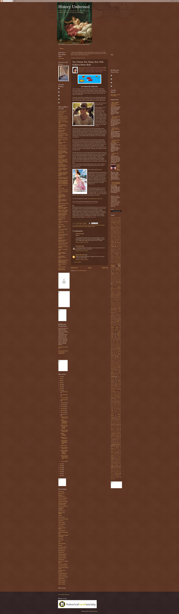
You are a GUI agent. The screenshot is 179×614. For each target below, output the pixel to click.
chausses (112, 432)
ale (116, 425)
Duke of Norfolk (118, 258)
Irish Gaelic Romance (115, 306)
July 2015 (63, 404)
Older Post (105, 267)
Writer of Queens (61, 584)
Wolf (94, 226)
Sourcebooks (113, 391)
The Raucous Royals (62, 564)
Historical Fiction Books (63, 519)
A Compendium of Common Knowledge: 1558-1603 (62, 125)
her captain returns (117, 443)
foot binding (113, 442)
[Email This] (92, 223)
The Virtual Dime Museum (61, 571)
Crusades (112, 251)
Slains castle (117, 388)
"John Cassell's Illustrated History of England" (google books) (62, 196)
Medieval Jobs (61, 232)
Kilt (116, 308)
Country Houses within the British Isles (62, 235)
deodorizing (119, 438)
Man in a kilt (113, 320)
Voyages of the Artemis (63, 576)
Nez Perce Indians (115, 341)
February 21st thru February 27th (64, 417)
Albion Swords (61, 188)
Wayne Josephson (115, 420)
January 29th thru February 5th (64, 448)
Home (61, 48)
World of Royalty (61, 582)
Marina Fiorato (117, 322)
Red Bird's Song (116, 359)
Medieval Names (61, 128)
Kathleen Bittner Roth (95, 225)
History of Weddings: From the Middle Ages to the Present (115, 183)
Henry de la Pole (116, 283)
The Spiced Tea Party (62, 565)
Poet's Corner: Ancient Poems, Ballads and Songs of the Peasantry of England (63, 161)
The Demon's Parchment (116, 403)
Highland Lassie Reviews (61, 513)
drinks (118, 439)
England (117, 268)
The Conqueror (118, 401)
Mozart (59, 541)
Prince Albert (113, 351)
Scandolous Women (114, 375)
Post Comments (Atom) (81, 270)
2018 (61, 384)
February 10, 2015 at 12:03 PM (82, 242)
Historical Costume (62, 244)
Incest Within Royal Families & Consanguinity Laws (115, 141)
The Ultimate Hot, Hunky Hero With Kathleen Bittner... (64, 442)
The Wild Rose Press (62, 573)
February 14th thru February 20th (64, 431)
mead (118, 457)
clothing (112, 435)
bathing (112, 428)
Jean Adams (60, 526)
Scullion (112, 384)
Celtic (118, 241)
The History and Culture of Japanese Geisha (115, 129)
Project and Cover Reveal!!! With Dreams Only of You (64, 457)
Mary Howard (113, 325)
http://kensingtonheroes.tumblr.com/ (95, 198)
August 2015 (63, 402)
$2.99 (96, 195)
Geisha (118, 272)
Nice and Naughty (62, 543)
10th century (113, 217)
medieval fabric (117, 463)
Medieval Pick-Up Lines (63, 189)
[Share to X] (94, 223)
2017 (61, 386)
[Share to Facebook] (96, 223)
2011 (61, 469)
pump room (117, 472)
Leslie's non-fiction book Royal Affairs (63, 536)
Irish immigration (113, 307)
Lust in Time (60, 539)
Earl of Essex (114, 260)
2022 (61, 376)
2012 (61, 467)
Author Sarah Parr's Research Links (62, 241)
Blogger (95, 611)
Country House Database (61, 238)
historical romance (116, 444)
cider (120, 432)
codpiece (117, 435)
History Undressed (74, 6)
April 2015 (63, 410)
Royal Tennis (118, 369)
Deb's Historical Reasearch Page (61, 269)
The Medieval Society (62, 148)
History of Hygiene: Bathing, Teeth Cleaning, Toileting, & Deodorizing (115, 104)
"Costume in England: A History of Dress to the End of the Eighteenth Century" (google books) (63, 182)
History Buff (60, 520)
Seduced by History (62, 557)
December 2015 (64, 391)
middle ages (113, 467)
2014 (61, 463)
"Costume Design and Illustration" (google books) (62, 169)
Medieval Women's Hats (63, 203)
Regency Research (62, 147)
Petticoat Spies (118, 349)
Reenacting (113, 360)
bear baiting (117, 428)
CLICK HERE (61, 58)
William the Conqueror (115, 424)
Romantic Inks (61, 552)
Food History (118, 269)
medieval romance (115, 466)
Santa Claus (117, 374)
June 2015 (63, 406)
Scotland (113, 376)
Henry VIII (118, 282)
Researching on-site (114, 365)
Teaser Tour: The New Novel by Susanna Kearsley (64, 427)
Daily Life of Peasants (62, 137)
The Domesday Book (62, 229)
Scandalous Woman (62, 554)
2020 (61, 380)
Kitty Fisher (114, 311)
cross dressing (113, 438)
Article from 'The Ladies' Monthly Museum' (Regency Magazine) (63, 261)
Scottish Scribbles (62, 555)
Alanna (100, 169)
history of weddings (115, 452)
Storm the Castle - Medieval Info (62, 131)
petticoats (117, 471)
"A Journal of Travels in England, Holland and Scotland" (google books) (63, 174)
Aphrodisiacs (117, 228)
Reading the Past (61, 548)
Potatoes (117, 350)
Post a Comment (77, 262)
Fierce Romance (61, 510)
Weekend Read (64, 445)
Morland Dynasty (118, 337)
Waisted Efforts (61, 578)
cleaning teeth (117, 434)
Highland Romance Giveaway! (63, 434)
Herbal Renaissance (62, 133)
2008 (61, 475)
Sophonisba (113, 390)
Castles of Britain (61, 266)
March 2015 (63, 412)
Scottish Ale (113, 380)
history (114, 446)
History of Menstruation (116, 296)
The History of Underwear (116, 404)
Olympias (112, 345)
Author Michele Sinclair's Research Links (62, 257)
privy (111, 472)
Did (115, 252)
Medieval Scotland (62, 120)
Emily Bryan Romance (62, 506)
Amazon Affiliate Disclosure (63, 594)
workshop (112, 478)
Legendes (112, 315)
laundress (113, 456)
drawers (113, 439)
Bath (115, 233)
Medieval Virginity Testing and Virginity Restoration (64, 452)
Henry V (113, 282)
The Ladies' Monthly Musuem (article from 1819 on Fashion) (62, 214)
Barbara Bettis (79, 246)
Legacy (118, 313)
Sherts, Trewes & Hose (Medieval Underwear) (63, 211)
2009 (61, 473)
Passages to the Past (62, 116)
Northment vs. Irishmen (115, 342)
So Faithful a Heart (115, 389)
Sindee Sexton (61, 559)
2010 (61, 471)
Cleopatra (113, 246)
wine (117, 477)
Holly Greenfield (61, 524)
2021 (61, 378)
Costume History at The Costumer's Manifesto (63, 178)
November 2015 (64, 394)
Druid (113, 257)
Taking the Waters (118, 394)
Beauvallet (114, 237)
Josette (88, 225)
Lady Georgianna (61, 530)
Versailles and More (62, 575)
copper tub (113, 437)
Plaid (113, 350)
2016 (61, 388)
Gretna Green (116, 277)
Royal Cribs (60, 114)
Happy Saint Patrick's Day (115, 278)
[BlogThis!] (93, 223)
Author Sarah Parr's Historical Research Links (62, 200)
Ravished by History (62, 547)
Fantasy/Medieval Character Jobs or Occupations (62, 156)
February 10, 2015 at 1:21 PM (82, 250)
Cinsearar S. (115, 243)
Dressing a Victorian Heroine (116, 256)
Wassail (119, 419)
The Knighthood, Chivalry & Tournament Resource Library (63, 165)
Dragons (117, 253)
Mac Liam (117, 318)
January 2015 (64, 461)
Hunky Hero (84, 225)
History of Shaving (114, 297)
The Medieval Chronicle (63, 118)
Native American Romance (115, 340)
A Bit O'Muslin (61, 491)
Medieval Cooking (115, 327)
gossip (112, 443)
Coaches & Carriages (62, 497)
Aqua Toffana (113, 231)
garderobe (117, 442)
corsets (117, 437)
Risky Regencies (61, 550)
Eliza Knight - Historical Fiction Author (115, 95)
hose (119, 453)
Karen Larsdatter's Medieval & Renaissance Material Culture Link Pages (62, 207)
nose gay (115, 468)
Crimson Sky (113, 248)
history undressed (114, 453)
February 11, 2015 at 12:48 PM (82, 259)
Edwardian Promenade (62, 501)
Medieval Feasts (113, 330)
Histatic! (60, 515)
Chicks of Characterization (61, 496)
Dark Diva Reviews (62, 499)
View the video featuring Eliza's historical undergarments (63, 352)
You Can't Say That (62, 111)
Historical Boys (61, 517)
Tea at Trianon (61, 112)
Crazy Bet (117, 247)
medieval (112, 458)
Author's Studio (61, 493)
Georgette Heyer (114, 273)
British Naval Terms (62, 145)
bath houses (117, 427)
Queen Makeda (113, 354)
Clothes (118, 246)
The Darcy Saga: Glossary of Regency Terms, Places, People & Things (63, 152)
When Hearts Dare (88, 226)
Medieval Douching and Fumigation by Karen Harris (64, 421)
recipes (112, 473)
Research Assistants (115, 364)
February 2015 (64, 414)
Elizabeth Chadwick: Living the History (62, 504)
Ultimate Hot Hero (80, 226)
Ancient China (113, 227)
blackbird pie (113, 429)
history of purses (116, 451)
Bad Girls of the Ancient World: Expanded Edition (116, 232)
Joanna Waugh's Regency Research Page (62, 253)
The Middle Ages (61, 217)
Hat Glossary (61, 224)
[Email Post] (89, 223)
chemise (116, 432)
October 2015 (64, 397)
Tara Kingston (79, 233)
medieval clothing (113, 462)
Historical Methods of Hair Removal (116, 117)
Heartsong (119, 281)
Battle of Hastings (118, 236)
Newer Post (74, 267)
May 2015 (63, 408)
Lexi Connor (60, 538)
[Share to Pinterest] (97, 223)
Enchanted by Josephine (61, 508)
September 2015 (64, 399)
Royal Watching (114, 370)
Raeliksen (117, 356)
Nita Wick (60, 545)
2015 (61, 390)
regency (117, 473)
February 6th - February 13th (64, 438)
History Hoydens (61, 522)
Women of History (62, 580)
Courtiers (112, 247)
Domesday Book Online (63, 243)
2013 (61, 465)
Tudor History (61, 230)
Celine (80, 225)
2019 (61, 382)
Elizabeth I (113, 267)
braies (118, 429)
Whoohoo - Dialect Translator (62, 143)
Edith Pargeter (114, 262)
